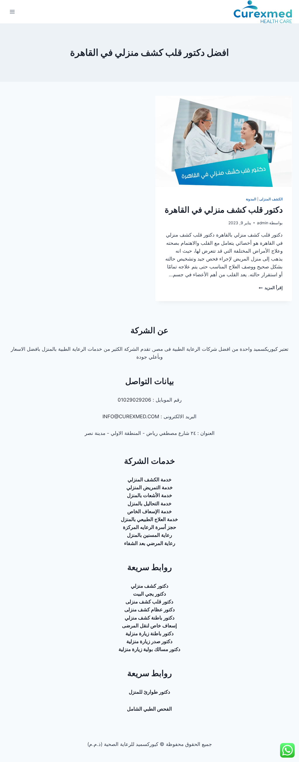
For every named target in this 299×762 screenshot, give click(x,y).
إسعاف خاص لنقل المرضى (149, 626)
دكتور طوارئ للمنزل (149, 692)
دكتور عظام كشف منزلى (149, 609)
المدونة (251, 199)
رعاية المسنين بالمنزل (149, 535)
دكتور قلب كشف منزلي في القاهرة (224, 210)
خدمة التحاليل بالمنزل (150, 503)
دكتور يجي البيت (149, 594)
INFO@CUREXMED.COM (130, 416)
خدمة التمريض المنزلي (149, 487)
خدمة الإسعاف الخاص (149, 511)
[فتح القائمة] (12, 11)
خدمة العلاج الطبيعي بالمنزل (149, 519)
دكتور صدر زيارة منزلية (149, 641)
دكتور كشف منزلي (149, 586)
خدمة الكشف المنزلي (150, 479)
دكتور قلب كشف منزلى (149, 602)
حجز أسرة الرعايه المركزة (149, 527)
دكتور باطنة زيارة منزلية (150, 633)
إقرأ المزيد (271, 287)
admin (262, 223)
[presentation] (223, 141)
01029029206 (134, 400)
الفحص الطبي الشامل (149, 709)
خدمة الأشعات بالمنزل (149, 495)
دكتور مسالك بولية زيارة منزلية (149, 649)
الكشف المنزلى (271, 199)
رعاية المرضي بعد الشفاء (149, 543)
